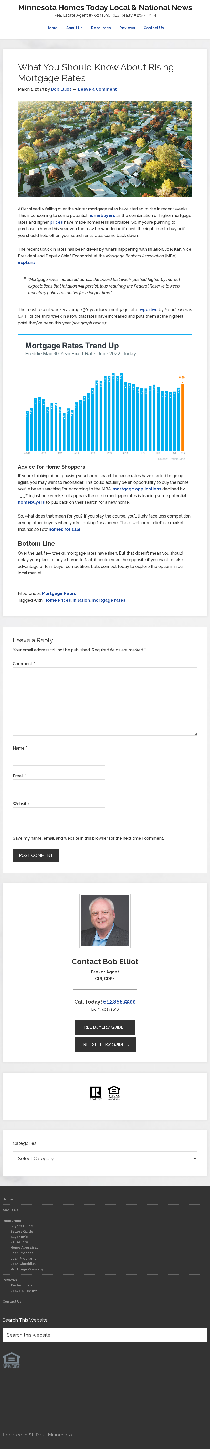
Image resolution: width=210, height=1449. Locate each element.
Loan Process (21, 1253)
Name (20, 748)
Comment (24, 663)
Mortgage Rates (59, 593)
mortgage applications (137, 489)
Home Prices (57, 600)
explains (27, 262)
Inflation (81, 600)
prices (56, 222)
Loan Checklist (23, 1264)
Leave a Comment (97, 89)
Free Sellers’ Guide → (105, 1044)
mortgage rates (108, 600)
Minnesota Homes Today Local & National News (105, 7)
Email (19, 776)
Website (21, 803)
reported (148, 309)
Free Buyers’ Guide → (105, 1027)
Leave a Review (23, 1291)
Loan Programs (23, 1258)
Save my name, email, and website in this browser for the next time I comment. (88, 838)
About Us (10, 1210)
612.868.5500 (119, 1002)
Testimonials (21, 1285)
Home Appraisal (24, 1247)
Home (8, 1199)
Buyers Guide (21, 1226)
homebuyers (101, 215)
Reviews (10, 1280)
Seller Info (19, 1242)
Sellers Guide (21, 1231)
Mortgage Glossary (26, 1269)
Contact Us (12, 1301)
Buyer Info (19, 1237)
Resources (12, 1221)
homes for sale (65, 529)
